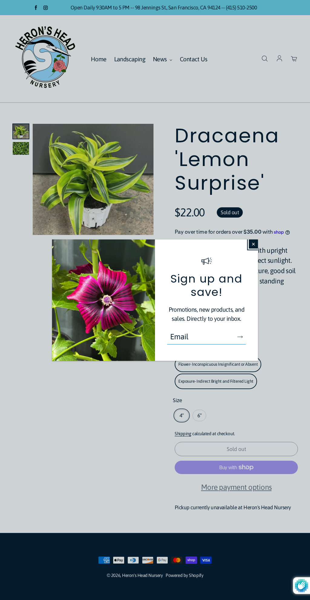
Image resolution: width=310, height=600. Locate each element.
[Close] (253, 244)
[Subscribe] (240, 336)
